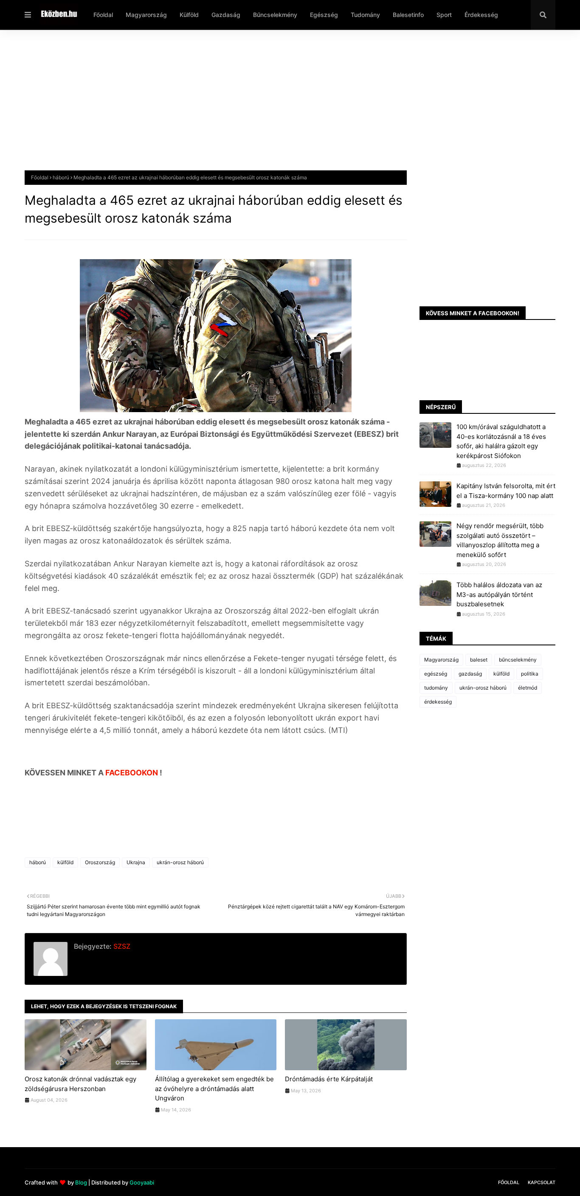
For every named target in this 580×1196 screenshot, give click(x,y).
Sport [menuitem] (444, 14)
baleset (478, 659)
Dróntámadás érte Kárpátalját (329, 1079)
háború (61, 177)
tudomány (436, 687)
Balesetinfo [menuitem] (408, 14)
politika (529, 673)
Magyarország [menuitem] (146, 14)
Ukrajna (136, 862)
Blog (81, 1182)
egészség (435, 673)
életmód (527, 687)
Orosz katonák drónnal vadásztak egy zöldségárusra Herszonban (80, 1084)
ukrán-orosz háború (180, 862)
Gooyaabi (142, 1182)
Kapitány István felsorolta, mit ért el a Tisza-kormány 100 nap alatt (505, 491)
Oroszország (100, 862)
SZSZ (121, 946)
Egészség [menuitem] (324, 14)
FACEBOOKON (132, 772)
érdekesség (438, 701)
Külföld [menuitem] (189, 14)
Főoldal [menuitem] (103, 14)
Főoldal (39, 177)
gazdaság (470, 673)
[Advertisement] (279, 106)
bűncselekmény (518, 659)
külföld (65, 862)
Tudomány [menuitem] (365, 14)
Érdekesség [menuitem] (481, 14)
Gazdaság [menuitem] (225, 14)
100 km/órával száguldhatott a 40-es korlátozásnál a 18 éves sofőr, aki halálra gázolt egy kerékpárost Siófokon (501, 441)
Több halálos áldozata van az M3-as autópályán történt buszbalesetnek (499, 594)
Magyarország (441, 659)
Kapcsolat (541, 1182)
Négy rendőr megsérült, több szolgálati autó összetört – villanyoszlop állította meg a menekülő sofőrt (499, 540)
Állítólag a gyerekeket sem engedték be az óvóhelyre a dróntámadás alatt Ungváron (214, 1088)
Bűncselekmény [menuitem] (275, 14)
